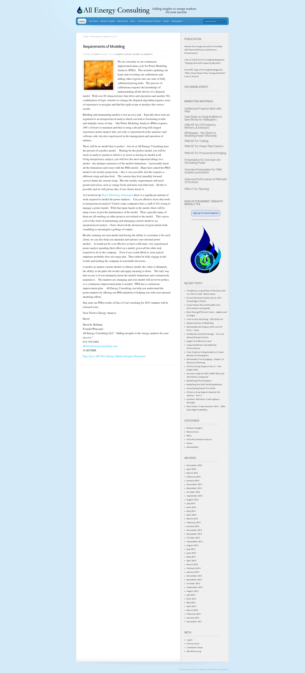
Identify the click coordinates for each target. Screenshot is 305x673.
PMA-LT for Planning (196, 189)
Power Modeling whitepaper (117, 195)
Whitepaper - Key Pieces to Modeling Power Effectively (200, 134)
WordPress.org (194, 651)
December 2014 (194, 484)
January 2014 (193, 526)
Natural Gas (122, 21)
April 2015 (191, 469)
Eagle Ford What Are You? (199, 341)
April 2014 (191, 515)
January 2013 (193, 572)
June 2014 (191, 507)
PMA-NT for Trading (196, 141)
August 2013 (192, 545)
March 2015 (192, 473)
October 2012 (193, 583)
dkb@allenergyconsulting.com (100, 346)
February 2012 (193, 614)
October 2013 (193, 538)
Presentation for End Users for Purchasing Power (202, 161)
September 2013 (195, 542)
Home (82, 21)
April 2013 (191, 561)
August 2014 (192, 500)
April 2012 (191, 606)
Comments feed (195, 647)
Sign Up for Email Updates (206, 213)
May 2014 (191, 511)
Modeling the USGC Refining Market (204, 385)
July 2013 (191, 549)
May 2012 (191, 603)
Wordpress (224, 669)
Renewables (177, 21)
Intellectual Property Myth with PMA (202, 110)
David (96, 54)
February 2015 (193, 477)
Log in (190, 640)
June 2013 (191, 553)
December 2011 (194, 622)
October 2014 (193, 492)
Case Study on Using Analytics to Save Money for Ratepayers (203, 118)
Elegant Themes (198, 669)
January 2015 (193, 481)
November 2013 (194, 534)
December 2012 (194, 576)
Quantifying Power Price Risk (201, 388)
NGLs (133, 21)
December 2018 (194, 465)
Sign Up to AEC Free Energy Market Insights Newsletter (114, 356)
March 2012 (192, 610)
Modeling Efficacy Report (199, 381)
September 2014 (195, 496)
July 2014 (191, 503)
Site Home (93, 21)
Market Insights (108, 21)
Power (166, 21)
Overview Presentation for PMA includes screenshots (203, 171)
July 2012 (191, 595)
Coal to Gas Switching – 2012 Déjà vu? (205, 319)
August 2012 (192, 591)
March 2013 (192, 564)
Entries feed (193, 644)
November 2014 (194, 488)
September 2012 (195, 587)
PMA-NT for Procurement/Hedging (205, 153)
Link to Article (191, 76)
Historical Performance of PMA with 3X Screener (205, 181)
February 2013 (193, 568)
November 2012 (194, 580)
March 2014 (192, 519)
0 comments (146, 54)
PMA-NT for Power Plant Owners (203, 146)
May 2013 (191, 557)
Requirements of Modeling (104, 46)
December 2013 (194, 530)
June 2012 (191, 599)
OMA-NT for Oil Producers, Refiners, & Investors (200, 126)
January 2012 (193, 618)
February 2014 (193, 523)
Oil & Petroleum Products (149, 21)
